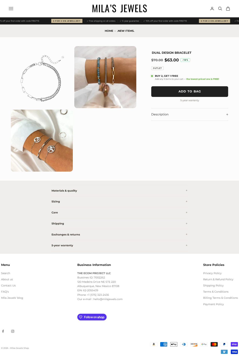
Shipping (58, 223)
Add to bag (190, 91)
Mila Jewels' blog (12, 298)
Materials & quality (64, 190)
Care (55, 212)
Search (5, 273)
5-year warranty (62, 245)
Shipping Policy (213, 285)
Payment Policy (213, 304)
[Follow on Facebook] (3, 331)
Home (109, 30)
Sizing (56, 201)
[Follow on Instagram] (13, 331)
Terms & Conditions (216, 291)
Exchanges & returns (66, 234)
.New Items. (125, 30)
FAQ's (5, 291)
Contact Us (8, 285)
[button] (42, 77)
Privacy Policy (212, 273)
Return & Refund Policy (218, 279)
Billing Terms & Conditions (220, 298)
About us (7, 279)
